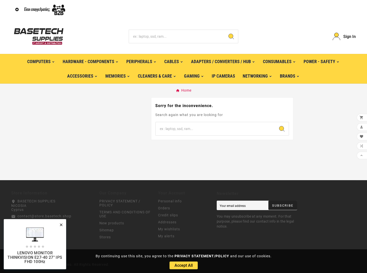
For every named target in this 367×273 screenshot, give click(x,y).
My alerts (166, 236)
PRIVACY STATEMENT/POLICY (202, 256)
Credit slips (168, 215)
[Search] (231, 36)
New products (111, 223)
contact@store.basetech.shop (44, 216)
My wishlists (169, 229)
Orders (164, 208)
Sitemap (106, 230)
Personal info (170, 201)
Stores (105, 237)
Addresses (167, 222)
